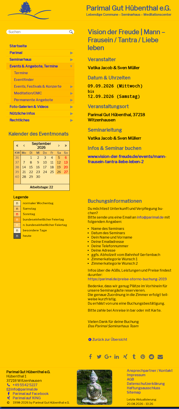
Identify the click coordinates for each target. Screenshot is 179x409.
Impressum (136, 375)
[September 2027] (65, 146)
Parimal (16, 53)
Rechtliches (19, 120)
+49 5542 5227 (24, 385)
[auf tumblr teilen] (134, 356)
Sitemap (134, 392)
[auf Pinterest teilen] (142, 356)
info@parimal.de (150, 217)
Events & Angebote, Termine (34, 66)
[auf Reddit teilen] (151, 356)
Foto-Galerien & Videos (29, 107)
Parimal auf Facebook (30, 394)
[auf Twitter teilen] (99, 356)
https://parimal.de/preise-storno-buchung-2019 (127, 279)
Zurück (98, 339)
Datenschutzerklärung (146, 384)
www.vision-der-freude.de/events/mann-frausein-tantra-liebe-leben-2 (127, 159)
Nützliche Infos (22, 113)
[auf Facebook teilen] (90, 356)
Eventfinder (24, 80)
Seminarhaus (20, 59)
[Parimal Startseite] (29, 18)
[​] (8, 402)
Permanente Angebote (33, 100)
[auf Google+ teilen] (107, 356)
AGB (130, 379)
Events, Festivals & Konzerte (38, 86)
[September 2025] (17, 146)
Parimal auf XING (26, 398)
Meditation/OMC (28, 93)
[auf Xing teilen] (125, 356)
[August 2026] (24, 146)
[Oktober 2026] (58, 146)
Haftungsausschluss (143, 388)
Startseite (18, 46)
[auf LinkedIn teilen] (116, 356)
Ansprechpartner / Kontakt (150, 371)
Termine (21, 73)
